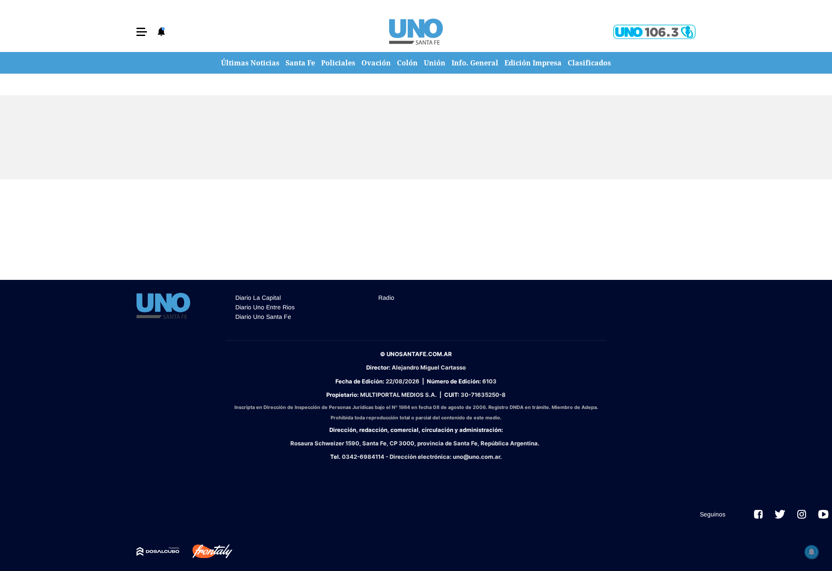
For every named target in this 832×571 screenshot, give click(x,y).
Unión (434, 62)
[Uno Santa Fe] (416, 32)
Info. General (475, 62)
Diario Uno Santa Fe (263, 316)
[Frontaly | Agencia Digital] (205, 551)
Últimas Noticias (250, 62)
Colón (407, 62)
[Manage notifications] (812, 552)
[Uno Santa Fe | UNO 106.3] (654, 32)
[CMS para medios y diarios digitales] (157, 551)
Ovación (376, 62)
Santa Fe (300, 62)
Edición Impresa (533, 62)
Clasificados (589, 62)
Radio (386, 297)
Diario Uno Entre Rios (265, 307)
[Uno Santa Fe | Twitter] (780, 514)
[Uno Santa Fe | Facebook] (758, 514)
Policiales (338, 62)
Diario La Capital (258, 297)
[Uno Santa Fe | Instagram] (801, 514)
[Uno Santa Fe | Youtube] (823, 514)
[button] (141, 32)
